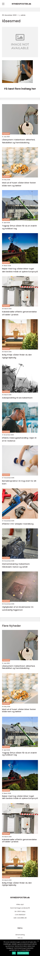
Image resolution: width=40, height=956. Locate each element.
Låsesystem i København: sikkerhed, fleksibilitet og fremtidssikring (18, 141)
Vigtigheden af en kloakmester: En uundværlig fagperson (17, 608)
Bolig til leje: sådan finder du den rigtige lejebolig (17, 356)
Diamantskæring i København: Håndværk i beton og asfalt (16, 565)
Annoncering (20, 935)
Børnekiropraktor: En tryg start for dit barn (19, 482)
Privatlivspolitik (23, 953)
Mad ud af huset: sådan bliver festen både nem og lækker (19, 184)
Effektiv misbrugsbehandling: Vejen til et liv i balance (19, 439)
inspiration (6, 134)
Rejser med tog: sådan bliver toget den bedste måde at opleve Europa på (20, 270)
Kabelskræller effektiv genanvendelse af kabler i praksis (19, 313)
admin (23, 15)
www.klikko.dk (22, 918)
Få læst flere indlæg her (20, 89)
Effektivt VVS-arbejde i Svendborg (17, 524)
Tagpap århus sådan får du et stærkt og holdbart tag (19, 227)
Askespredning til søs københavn (17, 397)
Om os (20, 938)
